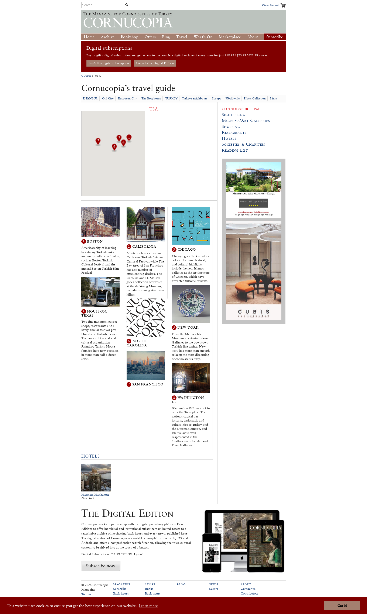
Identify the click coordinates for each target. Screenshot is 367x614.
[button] (129, 141)
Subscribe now (100, 565)
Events (213, 588)
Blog (166, 37)
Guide (86, 75)
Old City (108, 98)
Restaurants (234, 132)
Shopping (231, 126)
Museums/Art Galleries (246, 120)
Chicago (187, 249)
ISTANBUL (90, 98)
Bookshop (129, 37)
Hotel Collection (255, 98)
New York (188, 327)
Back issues (121, 593)
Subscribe (274, 37)
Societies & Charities (243, 144)
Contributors (249, 593)
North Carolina (137, 343)
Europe (216, 98)
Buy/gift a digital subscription (109, 63)
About (252, 37)
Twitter (86, 594)
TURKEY (171, 98)
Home (89, 37)
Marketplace (230, 37)
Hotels (90, 456)
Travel (181, 37)
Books (149, 588)
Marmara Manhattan (95, 494)
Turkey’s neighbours (194, 98)
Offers (150, 37)
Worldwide (233, 98)
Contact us (248, 588)
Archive (107, 37)
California (144, 246)
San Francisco (147, 384)
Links (273, 98)
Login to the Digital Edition (155, 63)
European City (127, 98)
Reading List (235, 150)
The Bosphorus (151, 98)
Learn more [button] (148, 605)
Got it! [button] (342, 606)
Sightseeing (233, 114)
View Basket (270, 5)
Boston (95, 241)
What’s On (203, 37)
